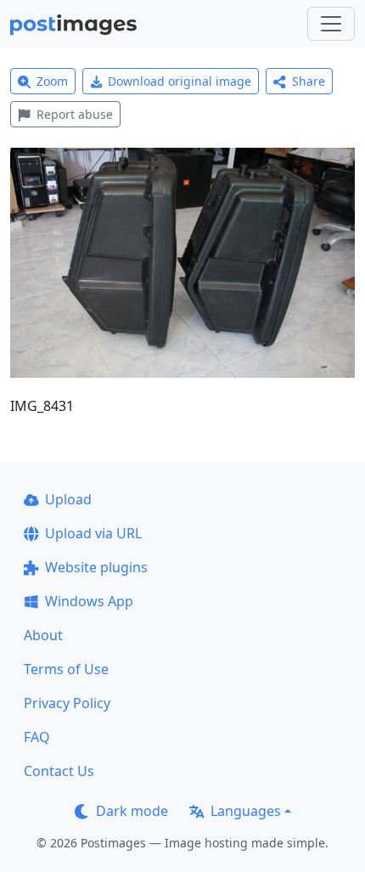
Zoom (52, 81)
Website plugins (96, 567)
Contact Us (59, 771)
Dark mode (132, 811)
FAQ (37, 737)
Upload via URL (93, 533)
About (43, 635)
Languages (246, 811)
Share (308, 81)
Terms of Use (66, 669)
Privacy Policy (67, 703)
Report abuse (74, 114)
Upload (68, 499)
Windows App (89, 601)
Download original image (179, 81)
